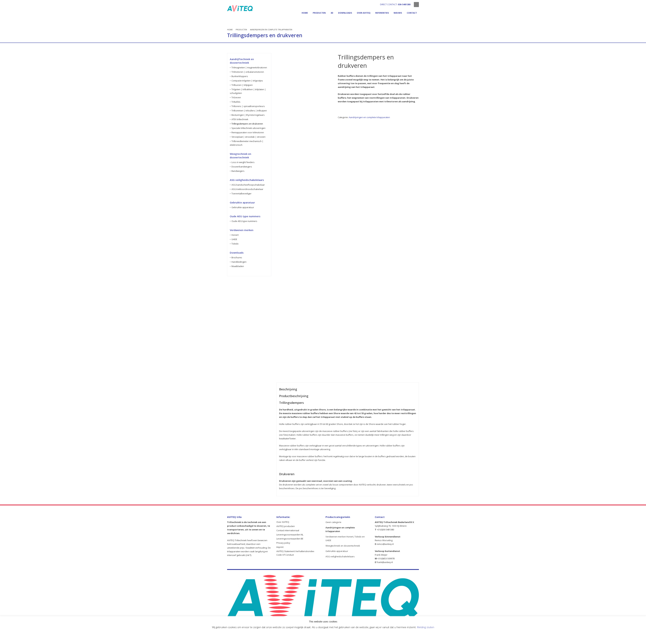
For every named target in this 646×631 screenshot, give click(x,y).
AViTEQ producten (285, 526)
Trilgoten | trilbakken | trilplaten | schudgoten (248, 91)
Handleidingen (238, 261)
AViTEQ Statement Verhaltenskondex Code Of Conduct (295, 553)
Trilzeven (236, 97)
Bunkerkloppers (239, 76)
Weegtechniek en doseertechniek (343, 545)
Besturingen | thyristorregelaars (248, 114)
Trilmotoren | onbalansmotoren (247, 71)
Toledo (235, 243)
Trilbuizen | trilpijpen (242, 84)
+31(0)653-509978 (385, 558)
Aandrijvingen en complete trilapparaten (369, 117)
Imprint (279, 547)
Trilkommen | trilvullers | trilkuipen (249, 110)
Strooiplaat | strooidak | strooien (248, 136)
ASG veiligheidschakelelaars (340, 556)
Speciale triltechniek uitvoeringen (248, 128)
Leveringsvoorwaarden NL (289, 534)
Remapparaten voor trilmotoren (247, 132)
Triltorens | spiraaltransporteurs (248, 106)
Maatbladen (237, 266)
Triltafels (235, 101)
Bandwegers (237, 170)
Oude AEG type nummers (244, 221)
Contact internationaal (287, 530)
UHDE (234, 239)
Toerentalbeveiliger (241, 193)
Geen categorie (333, 522)
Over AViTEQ (282, 521)
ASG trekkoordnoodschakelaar (247, 189)
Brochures (236, 257)
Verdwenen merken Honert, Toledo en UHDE (345, 538)
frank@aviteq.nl (384, 562)
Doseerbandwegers (241, 166)
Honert (235, 234)
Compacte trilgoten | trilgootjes (247, 80)
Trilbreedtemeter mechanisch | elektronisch (246, 143)
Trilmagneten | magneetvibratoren (249, 67)
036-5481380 (404, 4)
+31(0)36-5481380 (385, 529)
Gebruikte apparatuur (242, 207)
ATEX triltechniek (239, 119)
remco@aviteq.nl (385, 544)
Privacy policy (283, 542)
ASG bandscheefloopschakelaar (248, 184)
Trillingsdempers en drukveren (247, 123)
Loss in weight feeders (243, 162)
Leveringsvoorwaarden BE (289, 538)
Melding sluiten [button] (425, 627)
